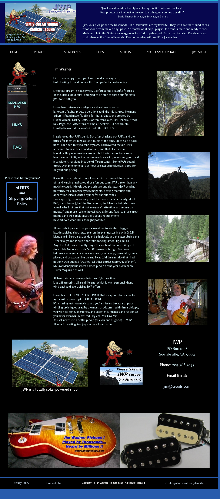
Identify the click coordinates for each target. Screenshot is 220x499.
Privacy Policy (21, 483)
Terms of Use (53, 483)
